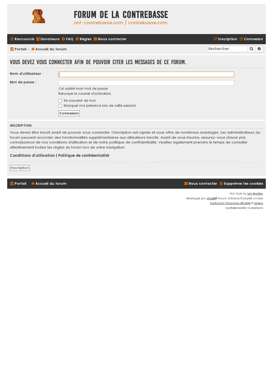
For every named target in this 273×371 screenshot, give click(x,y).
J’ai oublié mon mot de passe (83, 88)
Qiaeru (258, 203)
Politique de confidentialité (83, 155)
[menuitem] (47, 39)
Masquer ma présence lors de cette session (99, 105)
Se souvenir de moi (79, 100)
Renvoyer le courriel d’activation (84, 94)
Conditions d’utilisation (32, 155)
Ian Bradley (255, 194)
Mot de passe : (23, 82)
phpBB (211, 198)
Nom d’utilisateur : (26, 73)
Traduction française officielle (230, 203)
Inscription (20, 167)
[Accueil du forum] (39, 19)
